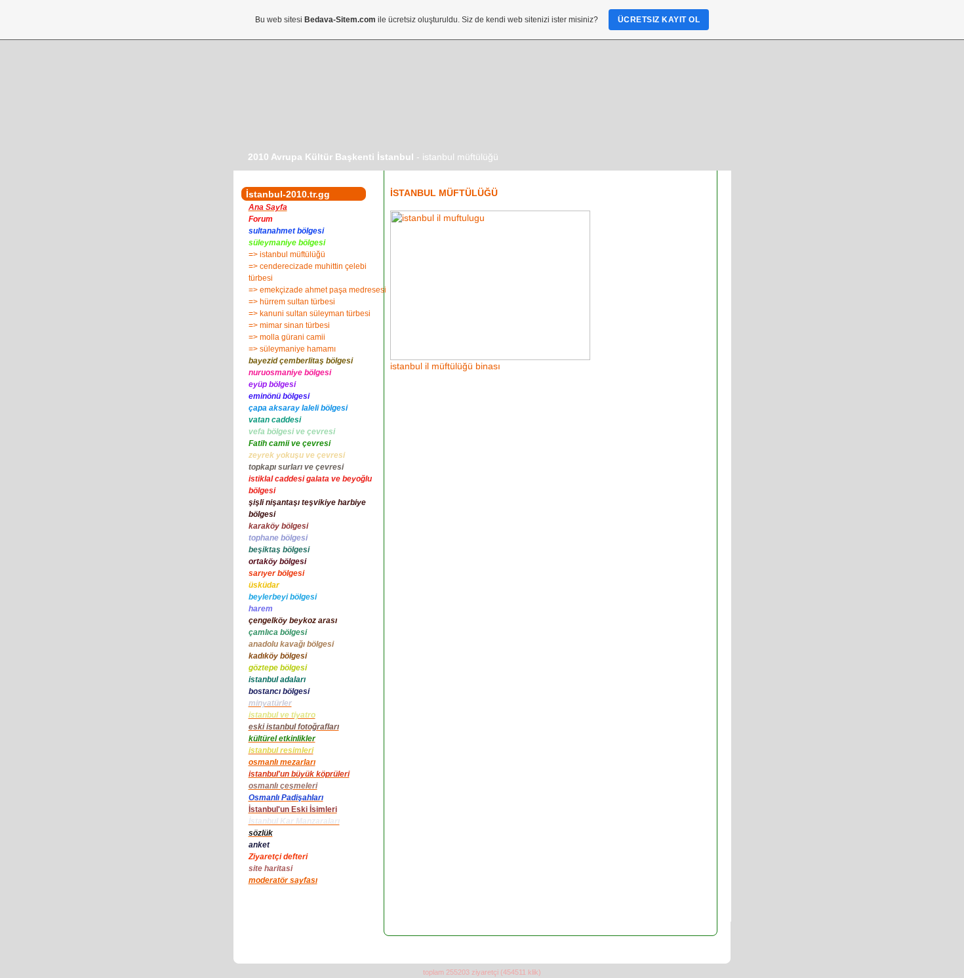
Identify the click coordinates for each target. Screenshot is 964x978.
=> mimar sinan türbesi (289, 325)
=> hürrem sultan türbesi (292, 301)
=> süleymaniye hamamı (292, 349)
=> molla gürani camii (287, 337)
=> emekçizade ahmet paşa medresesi (317, 290)
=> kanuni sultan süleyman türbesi (310, 313)
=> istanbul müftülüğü (287, 254)
